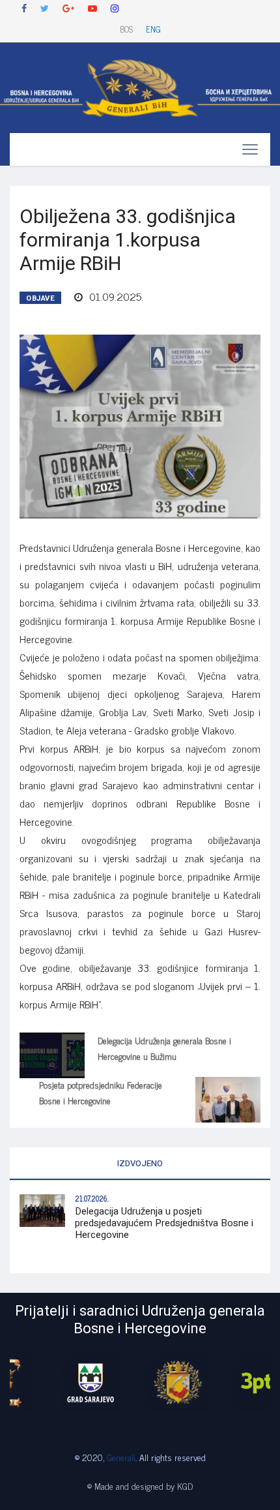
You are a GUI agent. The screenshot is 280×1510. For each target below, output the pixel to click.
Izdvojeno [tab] (140, 1163)
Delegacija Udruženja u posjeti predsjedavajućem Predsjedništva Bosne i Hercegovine (164, 1223)
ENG (153, 29)
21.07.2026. (92, 1198)
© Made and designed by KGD (140, 1485)
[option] (53, 1382)
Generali (121, 1456)
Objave (40, 298)
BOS (126, 29)
